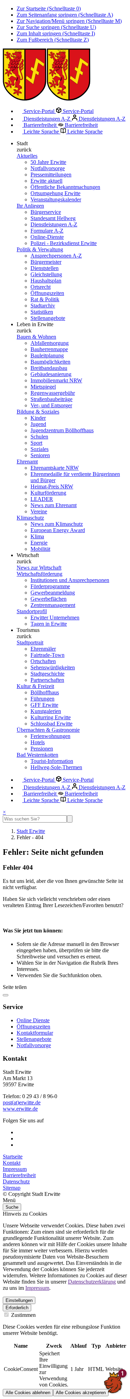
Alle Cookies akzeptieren (81, 1392)
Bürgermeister (46, 262)
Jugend (38, 424)
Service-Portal (39, 111)
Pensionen (42, 748)
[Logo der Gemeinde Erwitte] (47, 99)
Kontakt (11, 1163)
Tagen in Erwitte (49, 624)
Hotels (38, 742)
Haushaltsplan (46, 281)
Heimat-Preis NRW (52, 486)
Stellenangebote (48, 318)
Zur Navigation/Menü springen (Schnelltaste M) (69, 21)
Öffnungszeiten (47, 293)
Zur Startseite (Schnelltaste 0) (49, 8)
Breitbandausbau (49, 368)
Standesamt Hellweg (53, 218)
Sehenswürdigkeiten (53, 667)
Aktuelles (27, 156)
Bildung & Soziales (38, 412)
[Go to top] (5, 995)
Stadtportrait (30, 642)
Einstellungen (19, 1300)
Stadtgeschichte (47, 674)
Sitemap (11, 1188)
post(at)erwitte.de (22, 1102)
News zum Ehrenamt (54, 505)
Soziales (40, 449)
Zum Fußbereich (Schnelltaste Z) (53, 40)
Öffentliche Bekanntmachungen (65, 187)
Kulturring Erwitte (51, 717)
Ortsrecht (41, 287)
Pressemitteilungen (51, 174)
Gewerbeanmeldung (53, 593)
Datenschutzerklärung (92, 1282)
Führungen (42, 699)
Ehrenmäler (43, 649)
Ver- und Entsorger (51, 405)
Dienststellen (45, 268)
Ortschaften (43, 661)
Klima (37, 536)
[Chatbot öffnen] (113, 1382)
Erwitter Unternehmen (55, 617)
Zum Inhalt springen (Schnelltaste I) (56, 33)
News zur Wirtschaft (39, 568)
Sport (36, 443)
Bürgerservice (46, 212)
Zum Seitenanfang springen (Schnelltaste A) (65, 15)
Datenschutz (16, 1181)
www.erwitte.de (20, 1109)
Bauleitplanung (47, 355)
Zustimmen (23, 1315)
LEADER (42, 499)
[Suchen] (69, 819)
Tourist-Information (52, 761)
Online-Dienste (47, 237)
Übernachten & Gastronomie (48, 730)
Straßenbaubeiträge (51, 399)
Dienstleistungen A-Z (47, 119)
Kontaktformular (35, 1033)
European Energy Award (58, 530)
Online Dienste (33, 1020)
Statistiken (42, 312)
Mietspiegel (43, 387)
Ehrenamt (27, 461)
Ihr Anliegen (30, 206)
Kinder (38, 418)
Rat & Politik (45, 299)
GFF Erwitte (44, 705)
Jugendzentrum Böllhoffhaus (62, 430)
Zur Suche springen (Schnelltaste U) (56, 27)
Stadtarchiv (43, 306)
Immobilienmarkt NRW (56, 380)
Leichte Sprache (41, 131)
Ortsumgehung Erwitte (55, 193)
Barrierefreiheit (40, 125)
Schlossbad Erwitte (51, 724)
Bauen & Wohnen (36, 337)
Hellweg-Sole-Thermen (56, 767)
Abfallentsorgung (50, 343)
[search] (35, 819)
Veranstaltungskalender (56, 199)
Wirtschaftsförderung (39, 574)
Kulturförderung (48, 493)
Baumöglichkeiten (50, 362)
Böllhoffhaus (45, 692)
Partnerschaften (47, 680)
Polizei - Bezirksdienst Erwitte (64, 243)
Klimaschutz (30, 518)
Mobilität (40, 549)
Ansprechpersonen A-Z (56, 256)
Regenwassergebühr (53, 393)
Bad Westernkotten (37, 755)
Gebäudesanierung (51, 374)
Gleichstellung (46, 274)
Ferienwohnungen (50, 736)
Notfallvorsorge (48, 168)
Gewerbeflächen (49, 599)
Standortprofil (32, 611)
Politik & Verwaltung (40, 249)
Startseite (13, 1156)
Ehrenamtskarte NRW (55, 468)
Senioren (40, 455)
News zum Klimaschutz (57, 524)
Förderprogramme (50, 586)
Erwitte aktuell (46, 181)
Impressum (15, 1169)
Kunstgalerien (46, 711)
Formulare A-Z (47, 231)
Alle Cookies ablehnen (28, 1392)
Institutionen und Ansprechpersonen (70, 580)
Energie (39, 543)
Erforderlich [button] (17, 1307)
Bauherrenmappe (49, 349)
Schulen (39, 437)
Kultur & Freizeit (35, 686)
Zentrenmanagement (53, 605)
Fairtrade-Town (47, 655)
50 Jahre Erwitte (48, 162)
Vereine (39, 511)
